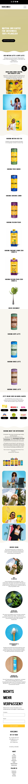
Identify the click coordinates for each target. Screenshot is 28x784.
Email (4, 718)
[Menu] (25, 7)
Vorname (5, 712)
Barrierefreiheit (14, 763)
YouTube (14, 775)
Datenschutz (14, 765)
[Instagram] (11, 2)
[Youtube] (17, 2)
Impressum (14, 760)
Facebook (14, 771)
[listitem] (14, 323)
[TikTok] (13, 2)
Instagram (14, 772)
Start (14, 754)
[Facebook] (15, 2)
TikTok (14, 774)
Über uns (14, 759)
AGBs (14, 762)
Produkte (14, 755)
